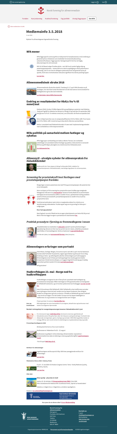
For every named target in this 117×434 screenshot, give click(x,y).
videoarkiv (61, 227)
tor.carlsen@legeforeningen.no (42, 391)
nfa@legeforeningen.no (86, 415)
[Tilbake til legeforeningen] (17, 2)
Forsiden (25, 18)
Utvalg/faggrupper (79, 18)
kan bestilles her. (59, 301)
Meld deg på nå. (50, 341)
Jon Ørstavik (83, 421)
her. (76, 215)
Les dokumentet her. (43, 148)
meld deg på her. (55, 314)
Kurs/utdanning (36, 18)
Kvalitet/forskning (51, 18)
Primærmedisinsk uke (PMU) (61, 381)
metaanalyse (58, 193)
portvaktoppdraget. (67, 262)
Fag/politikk (65, 18)
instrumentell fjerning (58, 234)
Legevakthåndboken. (77, 231)
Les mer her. (41, 76)
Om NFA (92, 18)
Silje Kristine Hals (84, 419)
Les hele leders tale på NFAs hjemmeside (49, 95)
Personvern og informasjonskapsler (61, 429)
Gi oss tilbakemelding (68, 402)
